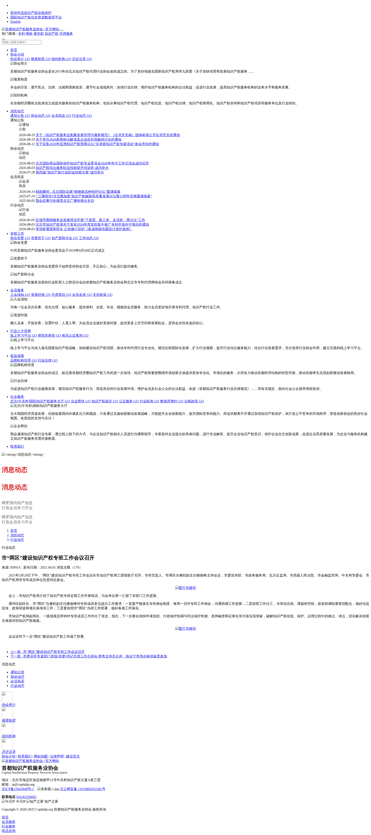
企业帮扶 (81, 401)
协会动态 (41, 115)
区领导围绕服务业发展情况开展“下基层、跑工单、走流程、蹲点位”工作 (90, 220)
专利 (21, 33)
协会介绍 (17, 54)
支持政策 (103, 295)
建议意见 (73, 756)
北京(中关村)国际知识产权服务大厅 (40, 401)
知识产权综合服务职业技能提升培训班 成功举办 (72, 168)
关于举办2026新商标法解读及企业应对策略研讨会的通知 (79, 139)
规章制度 (41, 59)
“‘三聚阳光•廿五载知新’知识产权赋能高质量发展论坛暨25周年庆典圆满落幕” (94, 196)
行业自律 (48, 360)
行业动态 (82, 115)
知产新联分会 (65, 238)
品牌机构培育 (23, 360)
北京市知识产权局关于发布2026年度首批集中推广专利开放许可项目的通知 (92, 224)
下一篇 (88, 656)
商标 (29, 33)
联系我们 (17, 446)
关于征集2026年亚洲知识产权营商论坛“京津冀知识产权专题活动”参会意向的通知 (97, 144)
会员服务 (17, 290)
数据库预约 (171, 401)
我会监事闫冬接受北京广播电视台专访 (65, 200)
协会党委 (20, 238)
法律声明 (57, 756)
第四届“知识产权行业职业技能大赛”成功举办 (70, 172)
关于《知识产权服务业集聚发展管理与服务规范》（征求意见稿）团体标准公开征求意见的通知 (108, 135)
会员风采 (61, 115)
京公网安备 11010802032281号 (82, 789)
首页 (13, 50)
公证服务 (129, 401)
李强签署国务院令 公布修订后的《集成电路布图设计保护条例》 (84, 229)
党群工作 (17, 233)
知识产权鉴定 (104, 401)
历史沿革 (82, 59)
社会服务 (17, 396)
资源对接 (41, 295)
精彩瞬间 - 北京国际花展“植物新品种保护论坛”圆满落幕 (78, 191)
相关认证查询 (75, 335)
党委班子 (41, 238)
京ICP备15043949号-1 (18, 789)
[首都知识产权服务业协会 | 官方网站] (31, 29)
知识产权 (51, 33)
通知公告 (20, 115)
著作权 (38, 33)
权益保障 (17, 356)
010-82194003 (26, 797)
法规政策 (194, 401)
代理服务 (66, 33)
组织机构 (61, 59)
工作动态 (89, 238)
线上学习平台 (23, 335)
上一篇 (47, 652)
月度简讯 (61, 295)
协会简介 (20, 59)
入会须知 (20, 295)
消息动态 (17, 111)
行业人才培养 (20, 331)
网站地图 (41, 756)
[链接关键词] (185, 588)
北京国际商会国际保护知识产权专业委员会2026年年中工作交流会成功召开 (92, 163)
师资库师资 (49, 335)
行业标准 (149, 401)
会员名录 (82, 295)
